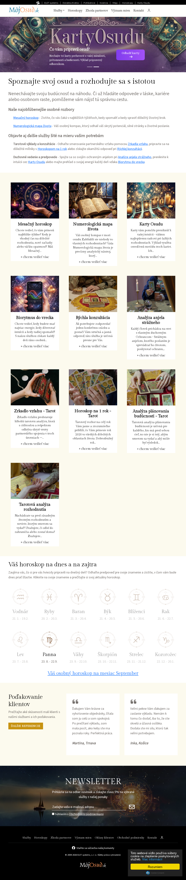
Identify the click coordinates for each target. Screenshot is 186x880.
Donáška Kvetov (71, 3)
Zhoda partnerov (97, 10)
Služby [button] (58, 10)
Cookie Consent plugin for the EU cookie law (155, 873)
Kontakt (138, 10)
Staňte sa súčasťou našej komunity (95, 847)
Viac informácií (152, 859)
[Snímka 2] (96, 67)
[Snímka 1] (89, 67)
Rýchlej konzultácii (129, 149)
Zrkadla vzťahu (138, 144)
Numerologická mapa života (32, 126)
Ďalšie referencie (25, 726)
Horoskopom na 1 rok (52, 149)
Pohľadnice (89, 3)
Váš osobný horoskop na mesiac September (93, 673)
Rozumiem (155, 866)
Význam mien (120, 10)
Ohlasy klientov (104, 837)
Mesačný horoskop (26, 118)
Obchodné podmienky (130, 837)
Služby (27, 837)
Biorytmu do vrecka (131, 162)
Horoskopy (127, 3)
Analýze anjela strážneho (134, 157)
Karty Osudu (144, 3)
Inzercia (104, 3)
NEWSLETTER (93, 781)
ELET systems (51, 3)
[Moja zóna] (148, 11)
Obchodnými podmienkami (86, 814)
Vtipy (115, 3)
